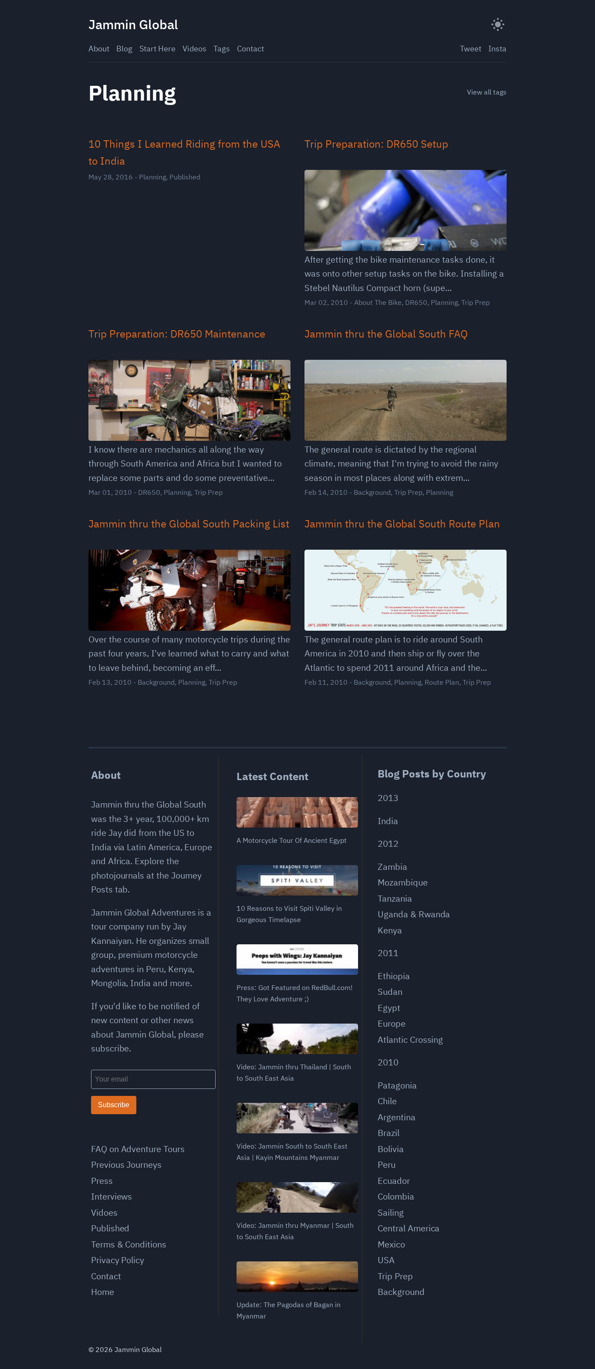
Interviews (111, 1196)
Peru (387, 1164)
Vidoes (104, 1212)
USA (386, 1260)
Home (102, 1292)
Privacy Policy (117, 1260)
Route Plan (442, 682)
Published (184, 176)
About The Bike (378, 302)
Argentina (396, 1117)
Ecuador (394, 1180)
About (98, 49)
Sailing (391, 1212)
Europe (392, 1023)
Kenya (390, 930)
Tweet (470, 49)
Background (372, 492)
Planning (152, 176)
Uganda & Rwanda (414, 914)
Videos (194, 49)
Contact (250, 49)
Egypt (389, 1008)
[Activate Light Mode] (498, 24)
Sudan (390, 991)
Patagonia (397, 1085)
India (388, 821)
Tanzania (395, 898)
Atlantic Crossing (410, 1039)
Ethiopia (394, 976)
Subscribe (113, 1105)
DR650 (416, 302)
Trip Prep (475, 302)
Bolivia (391, 1149)
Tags (221, 49)
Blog (124, 49)
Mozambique (402, 882)
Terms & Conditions (128, 1244)
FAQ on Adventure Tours (138, 1149)
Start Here (157, 49)
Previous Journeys (126, 1164)
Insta (497, 49)
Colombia (396, 1196)
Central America (408, 1228)
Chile (387, 1101)
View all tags (487, 92)
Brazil (388, 1133)
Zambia (392, 866)
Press (102, 1180)
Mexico (391, 1244)
